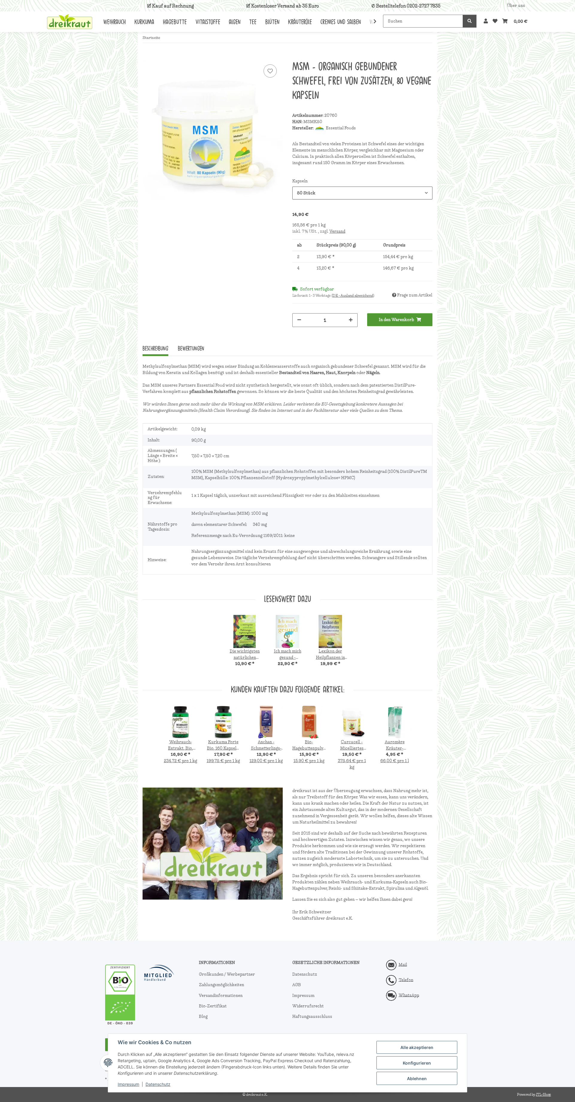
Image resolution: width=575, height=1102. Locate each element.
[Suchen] (469, 21)
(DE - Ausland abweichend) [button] (353, 295)
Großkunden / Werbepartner (227, 974)
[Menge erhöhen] (350, 320)
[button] (485, 21)
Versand (337, 231)
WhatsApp (409, 995)
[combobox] (362, 193)
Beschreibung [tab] (155, 348)
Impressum (128, 1084)
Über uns (516, 5)
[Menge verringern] (299, 320)
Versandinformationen (221, 995)
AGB (296, 985)
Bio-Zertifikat (213, 1006)
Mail (403, 964)
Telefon (406, 979)
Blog (203, 1016)
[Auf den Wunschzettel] (270, 71)
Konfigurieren (417, 1062)
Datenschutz (158, 1084)
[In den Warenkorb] (147, 56)
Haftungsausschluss (312, 1016)
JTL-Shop (543, 1094)
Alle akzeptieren (416, 1047)
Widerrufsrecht (308, 1006)
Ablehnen (417, 1078)
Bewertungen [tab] (191, 348)
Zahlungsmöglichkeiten (221, 985)
